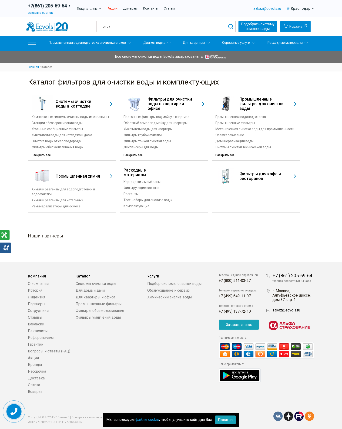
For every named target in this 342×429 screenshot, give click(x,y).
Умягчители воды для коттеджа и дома (62, 135)
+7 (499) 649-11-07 (235, 296)
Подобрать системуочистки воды (258, 26)
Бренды (35, 364)
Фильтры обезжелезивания (100, 310)
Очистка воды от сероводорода (56, 141)
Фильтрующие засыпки (141, 188)
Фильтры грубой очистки (143, 135)
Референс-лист (41, 337)
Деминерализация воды (234, 141)
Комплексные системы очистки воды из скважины (70, 117)
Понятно (225, 420)
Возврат (35, 391)
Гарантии (35, 344)
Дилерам (130, 8)
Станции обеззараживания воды (57, 123)
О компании (38, 283)
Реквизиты (38, 331)
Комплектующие (136, 206)
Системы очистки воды (96, 283)
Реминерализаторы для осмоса (56, 206)
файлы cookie (147, 419)
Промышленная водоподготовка (240, 117)
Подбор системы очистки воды (174, 283)
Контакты (150, 8)
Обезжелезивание (229, 135)
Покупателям (89, 9)
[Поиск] (231, 26)
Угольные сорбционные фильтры (57, 129)
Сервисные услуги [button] (236, 42)
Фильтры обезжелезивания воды (57, 147)
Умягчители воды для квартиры (148, 129)
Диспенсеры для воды (141, 147)
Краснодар (302, 8)
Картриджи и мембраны (142, 182)
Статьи (169, 8)
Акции (112, 8)
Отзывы (35, 317)
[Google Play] (240, 375)
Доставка (36, 378)
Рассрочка (37, 371)
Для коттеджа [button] (154, 42)
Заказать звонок (40, 12)
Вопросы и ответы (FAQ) (49, 351)
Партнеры (36, 304)
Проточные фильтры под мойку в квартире (156, 117)
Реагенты (131, 194)
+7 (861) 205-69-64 (292, 275)
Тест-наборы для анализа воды (148, 200)
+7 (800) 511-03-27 (235, 280)
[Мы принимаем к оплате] (266, 350)
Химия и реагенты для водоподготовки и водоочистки (63, 191)
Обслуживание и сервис (168, 290)
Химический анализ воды (169, 297)
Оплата (34, 385)
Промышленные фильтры (235, 123)
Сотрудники (38, 310)
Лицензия (36, 297)
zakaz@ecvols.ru (267, 8)
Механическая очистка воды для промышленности (254, 129)
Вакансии (36, 324)
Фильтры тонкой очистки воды (147, 141)
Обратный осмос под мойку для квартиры (156, 123)
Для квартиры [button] (194, 42)
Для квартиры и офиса (95, 297)
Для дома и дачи (90, 290)
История (35, 290)
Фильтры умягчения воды (98, 317)
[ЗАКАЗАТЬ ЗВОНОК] (14, 411)
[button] (32, 44)
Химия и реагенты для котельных (57, 200)
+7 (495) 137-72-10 (235, 311)
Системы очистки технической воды (243, 147)
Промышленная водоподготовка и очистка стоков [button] (87, 42)
